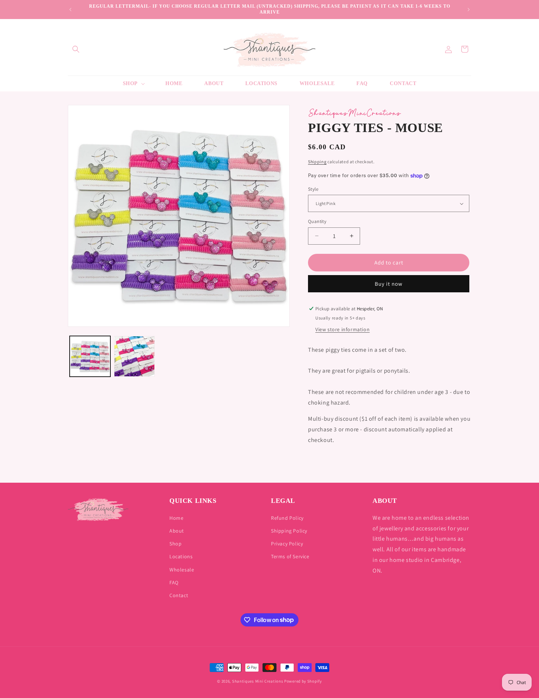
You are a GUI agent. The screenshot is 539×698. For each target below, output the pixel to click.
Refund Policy (287, 518)
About (176, 530)
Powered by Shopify (303, 681)
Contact (178, 595)
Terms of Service (290, 556)
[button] (76, 49)
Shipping (317, 161)
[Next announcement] (469, 10)
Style (313, 189)
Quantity (317, 221)
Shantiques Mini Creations (257, 681)
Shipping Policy (289, 530)
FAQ (174, 582)
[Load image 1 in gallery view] (90, 356)
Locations (180, 556)
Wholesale (181, 569)
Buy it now (389, 283)
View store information (342, 329)
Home (176, 518)
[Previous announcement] (70, 10)
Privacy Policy (287, 544)
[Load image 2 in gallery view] (134, 356)
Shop (175, 544)
